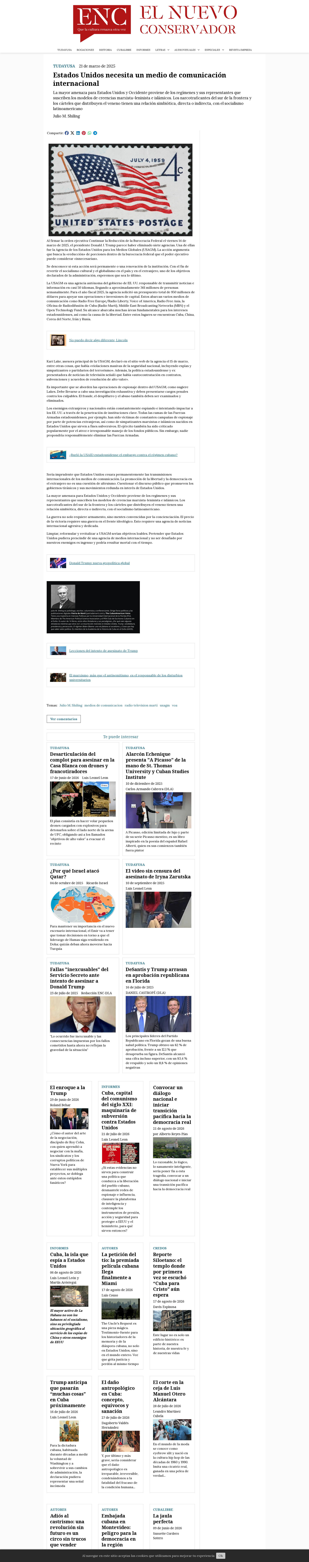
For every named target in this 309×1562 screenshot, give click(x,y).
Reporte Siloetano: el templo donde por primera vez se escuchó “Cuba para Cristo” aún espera (169, 1274)
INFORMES (143, 49)
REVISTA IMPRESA (240, 49)
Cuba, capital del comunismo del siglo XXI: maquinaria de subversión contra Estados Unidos (119, 1110)
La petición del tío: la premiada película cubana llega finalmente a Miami (120, 1268)
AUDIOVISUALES (185, 49)
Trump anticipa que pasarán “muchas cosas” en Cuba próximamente (68, 1393)
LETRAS (160, 49)
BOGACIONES (85, 49)
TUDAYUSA (64, 49)
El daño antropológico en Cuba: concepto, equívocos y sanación (118, 1396)
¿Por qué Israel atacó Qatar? (74, 874)
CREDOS (160, 1248)
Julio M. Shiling (71, 705)
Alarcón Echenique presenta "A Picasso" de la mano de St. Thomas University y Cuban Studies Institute (157, 765)
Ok (221, 1556)
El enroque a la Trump (67, 1090)
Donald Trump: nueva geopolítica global (99, 563)
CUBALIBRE (124, 49)
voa (174, 705)
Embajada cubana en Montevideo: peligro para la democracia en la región (119, 1530)
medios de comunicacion (103, 705)
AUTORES (110, 1248)
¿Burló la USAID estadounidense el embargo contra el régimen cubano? (123, 455)
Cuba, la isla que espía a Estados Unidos (69, 1260)
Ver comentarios (63, 719)
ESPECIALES (212, 49)
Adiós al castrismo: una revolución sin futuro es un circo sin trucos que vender (68, 1530)
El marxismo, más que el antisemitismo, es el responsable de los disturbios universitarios (126, 677)
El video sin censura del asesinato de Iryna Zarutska (158, 874)
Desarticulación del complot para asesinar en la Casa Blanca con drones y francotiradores (82, 762)
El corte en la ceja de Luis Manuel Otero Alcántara (169, 1391)
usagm (165, 705)
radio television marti (141, 705)
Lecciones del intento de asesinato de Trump (103, 651)
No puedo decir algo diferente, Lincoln (98, 340)
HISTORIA (105, 49)
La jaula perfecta (163, 1519)
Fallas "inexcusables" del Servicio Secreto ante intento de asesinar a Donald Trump (79, 978)
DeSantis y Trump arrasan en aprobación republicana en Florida (157, 975)
